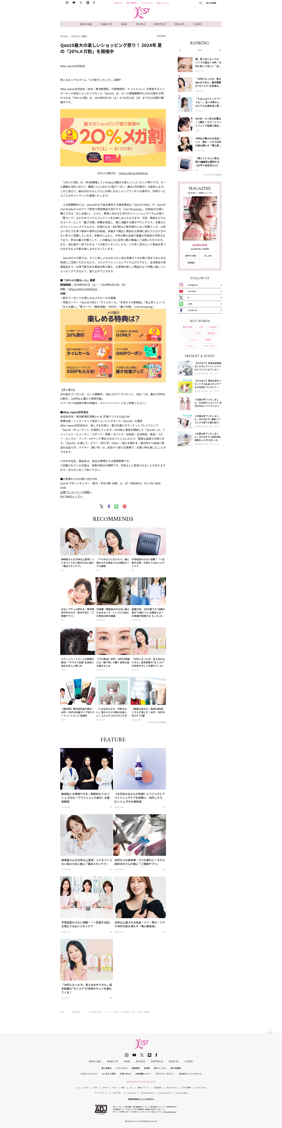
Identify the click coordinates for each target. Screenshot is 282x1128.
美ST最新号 (132, 2)
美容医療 (136, 1068)
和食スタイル (143, 1087)
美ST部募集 (211, 2)
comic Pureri (201, 1087)
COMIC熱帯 (186, 1087)
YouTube (192, 291)
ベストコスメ (147, 2)
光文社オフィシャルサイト (190, 1073)
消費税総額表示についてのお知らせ (141, 1099)
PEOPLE (140, 24)
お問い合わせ (125, 1073)
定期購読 (191, 262)
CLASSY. (85, 1087)
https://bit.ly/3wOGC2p (133, 173)
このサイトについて (89, 1073)
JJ (76, 1087)
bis (131, 1087)
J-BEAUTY (117, 2)
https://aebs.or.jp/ (169, 1112)
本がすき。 (117, 1092)
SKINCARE (86, 24)
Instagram (193, 285)
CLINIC (197, 24)
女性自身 (157, 1087)
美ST (123, 1087)
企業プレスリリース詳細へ (76, 492)
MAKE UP (106, 24)
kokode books (164, 1092)
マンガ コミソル (101, 1092)
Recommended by (154, 722)
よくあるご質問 (108, 1073)
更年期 (147, 1068)
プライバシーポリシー (164, 1073)
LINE (190, 303)
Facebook (192, 310)
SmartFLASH (171, 1087)
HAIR (124, 24)
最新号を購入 (191, 255)
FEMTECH (160, 24)
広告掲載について (143, 1073)
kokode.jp (131, 1092)
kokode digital (182, 1092)
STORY (105, 1087)
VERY (95, 1087)
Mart (114, 1087)
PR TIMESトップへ (71, 496)
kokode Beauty (147, 1092)
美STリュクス (163, 2)
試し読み (208, 255)
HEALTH (180, 24)
